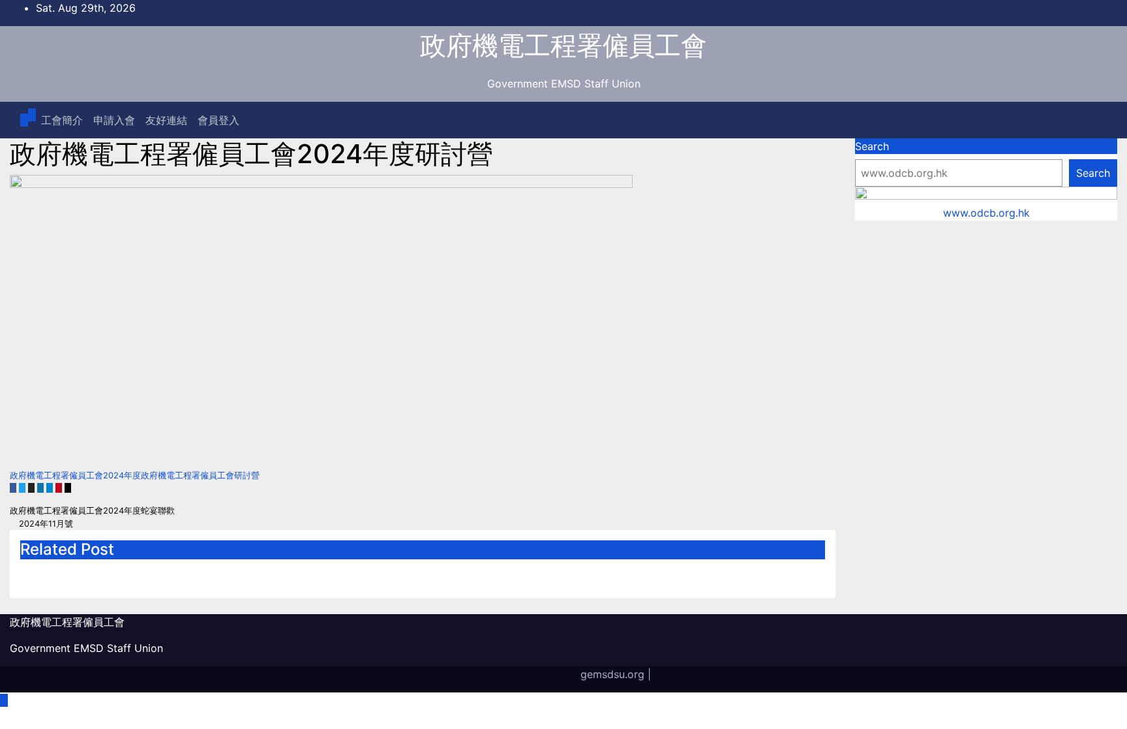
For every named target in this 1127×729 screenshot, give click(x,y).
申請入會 (114, 120)
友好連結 (166, 120)
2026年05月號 (73, 573)
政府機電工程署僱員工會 (563, 45)
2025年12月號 (622, 573)
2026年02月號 (348, 573)
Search (872, 146)
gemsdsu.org (612, 674)
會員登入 (218, 120)
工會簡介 (62, 120)
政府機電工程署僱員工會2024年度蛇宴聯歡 (93, 511)
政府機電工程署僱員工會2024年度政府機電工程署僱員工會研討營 (135, 475)
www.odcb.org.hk (986, 212)
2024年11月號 (44, 524)
